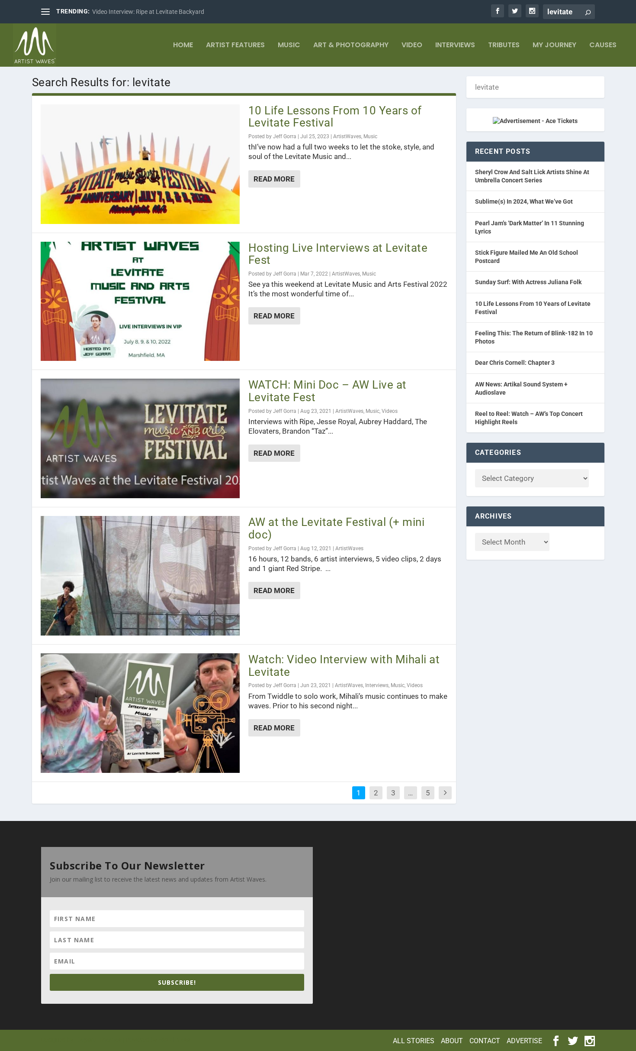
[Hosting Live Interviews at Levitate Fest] (140, 301)
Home (183, 46)
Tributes (504, 46)
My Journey (554, 46)
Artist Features (235, 46)
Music (289, 46)
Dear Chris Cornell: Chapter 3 (515, 362)
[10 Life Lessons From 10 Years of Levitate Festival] (140, 164)
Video (412, 46)
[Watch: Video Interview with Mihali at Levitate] (140, 713)
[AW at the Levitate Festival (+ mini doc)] (140, 576)
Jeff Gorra (284, 136)
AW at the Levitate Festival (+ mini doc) (336, 528)
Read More (274, 179)
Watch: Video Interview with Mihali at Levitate (344, 665)
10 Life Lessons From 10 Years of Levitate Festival (335, 117)
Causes (603, 46)
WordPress (174, 1040)
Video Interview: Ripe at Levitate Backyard (148, 11)
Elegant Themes (98, 1040)
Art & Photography (351, 46)
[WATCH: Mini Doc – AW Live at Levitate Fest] (140, 438)
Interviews (455, 46)
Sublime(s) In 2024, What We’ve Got (524, 201)
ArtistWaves (347, 136)
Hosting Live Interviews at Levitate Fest (338, 254)
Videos (390, 411)
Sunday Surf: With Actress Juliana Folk (528, 282)
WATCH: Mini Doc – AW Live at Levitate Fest (327, 391)
